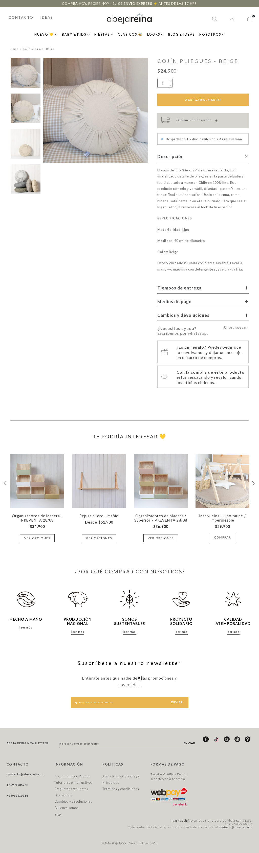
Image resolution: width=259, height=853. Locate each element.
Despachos (63, 795)
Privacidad (111, 782)
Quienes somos (66, 808)
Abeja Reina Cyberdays (120, 776)
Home (14, 49)
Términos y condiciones (120, 789)
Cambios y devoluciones (73, 801)
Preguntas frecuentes (71, 789)
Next (253, 483)
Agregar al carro (203, 100)
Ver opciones (37, 538)
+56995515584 (237, 327)
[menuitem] (46, 34)
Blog (57, 814)
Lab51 (153, 843)
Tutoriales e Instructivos (73, 782)
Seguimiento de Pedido (72, 776)
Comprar (222, 537)
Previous (5, 483)
